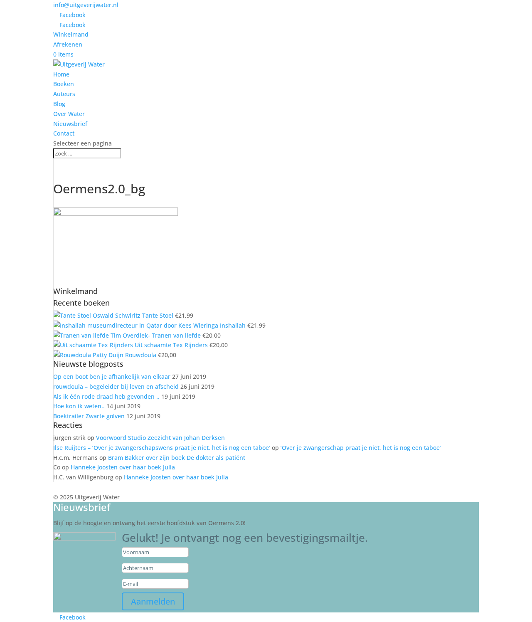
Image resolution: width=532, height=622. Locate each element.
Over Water (69, 114)
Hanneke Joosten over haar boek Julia (123, 467)
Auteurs (64, 94)
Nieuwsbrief (70, 124)
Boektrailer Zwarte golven (89, 416)
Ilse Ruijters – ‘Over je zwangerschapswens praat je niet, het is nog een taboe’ (161, 448)
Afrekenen (67, 44)
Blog (59, 104)
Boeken (63, 84)
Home (61, 74)
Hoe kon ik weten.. (79, 406)
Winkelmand (71, 34)
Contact (63, 133)
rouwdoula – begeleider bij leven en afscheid (116, 386)
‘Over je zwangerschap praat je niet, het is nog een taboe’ (361, 448)
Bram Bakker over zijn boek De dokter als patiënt (176, 458)
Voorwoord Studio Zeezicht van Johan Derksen (160, 438)
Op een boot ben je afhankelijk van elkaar (111, 376)
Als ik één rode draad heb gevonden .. (106, 396)
